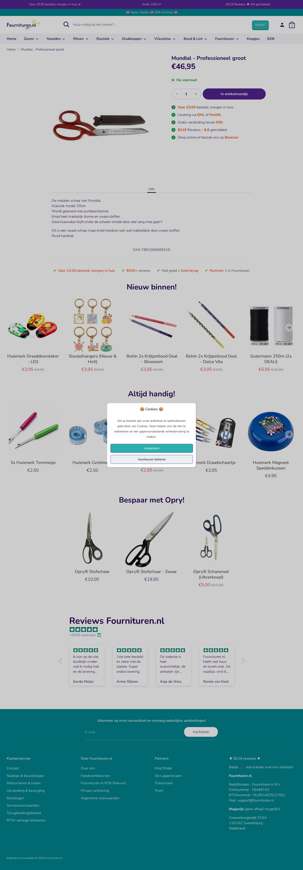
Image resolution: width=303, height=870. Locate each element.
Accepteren (151, 448)
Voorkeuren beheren (152, 459)
